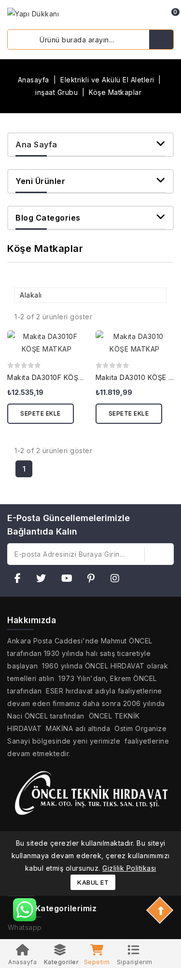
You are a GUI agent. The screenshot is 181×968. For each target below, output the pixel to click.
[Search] (161, 39)
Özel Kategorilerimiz (55, 908)
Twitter (44, 580)
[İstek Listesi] (140, 16)
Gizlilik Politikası (129, 868)
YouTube (69, 580)
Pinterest (94, 580)
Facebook (20, 580)
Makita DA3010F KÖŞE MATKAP (60, 377)
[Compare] (125, 16)
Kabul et (93, 882)
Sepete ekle (40, 413)
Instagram (118, 580)
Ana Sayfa (36, 144)
